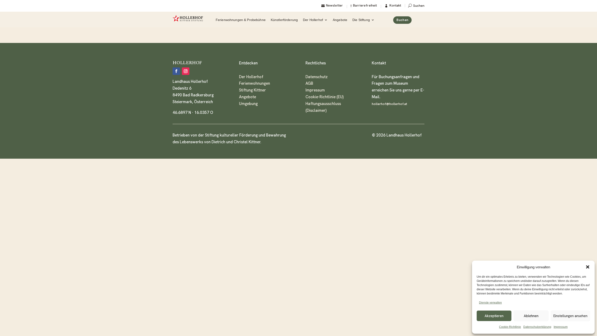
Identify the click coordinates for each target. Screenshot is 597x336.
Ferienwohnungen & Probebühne (241, 20)
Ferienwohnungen (254, 83)
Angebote (340, 20)
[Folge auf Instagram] (185, 71)
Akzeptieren (494, 316)
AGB (309, 83)
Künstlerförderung (284, 20)
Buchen (402, 20)
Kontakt (395, 5)
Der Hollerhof (313, 20)
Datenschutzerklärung (537, 327)
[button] (587, 267)
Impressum (561, 327)
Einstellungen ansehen (570, 316)
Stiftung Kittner (252, 90)
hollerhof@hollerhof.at (389, 104)
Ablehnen (531, 316)
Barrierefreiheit (365, 5)
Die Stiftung (361, 20)
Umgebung (248, 103)
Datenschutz (316, 76)
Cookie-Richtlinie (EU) (324, 96)
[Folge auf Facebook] (176, 71)
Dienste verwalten (490, 302)
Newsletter (334, 5)
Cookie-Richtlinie (510, 327)
